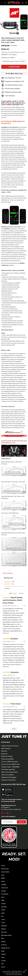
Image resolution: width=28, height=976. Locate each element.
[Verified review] (17, 605)
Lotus (3, 922)
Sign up (21, 822)
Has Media (21, 593)
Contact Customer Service (9, 746)
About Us (4, 754)
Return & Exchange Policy (9, 772)
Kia (2, 916)
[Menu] (2, 2)
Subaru (3, 954)
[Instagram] (5, 813)
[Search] (5, 2)
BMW (3, 878)
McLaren (4, 932)
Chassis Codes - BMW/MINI (10, 767)
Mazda (3, 929)
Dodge (3, 891)
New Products (5, 748)
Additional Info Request (8, 777)
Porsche (4, 945)
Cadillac (3, 884)
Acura (3, 865)
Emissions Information (8, 780)
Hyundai (4, 907)
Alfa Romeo (5, 869)
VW (2, 964)
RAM (2, 951)
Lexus (3, 919)
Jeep (2, 913)
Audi (2, 875)
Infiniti (3, 910)
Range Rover (5, 948)
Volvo (3, 967)
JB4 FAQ (4, 751)
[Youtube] (8, 813)
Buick (3, 881)
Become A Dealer (7, 756)
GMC (3, 900)
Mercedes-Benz (6, 935)
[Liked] (24, 675)
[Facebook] (2, 813)
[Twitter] (10, 813)
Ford (2, 897)
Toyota (3, 960)
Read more (6, 633)
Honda (3, 903)
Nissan (3, 941)
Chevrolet (4, 888)
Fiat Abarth (4, 894)
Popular (14, 593)
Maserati (4, 926)
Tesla (3, 957)
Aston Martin (5, 872)
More (14, 729)
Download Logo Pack (8, 769)
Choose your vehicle (7, 57)
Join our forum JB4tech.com (10, 764)
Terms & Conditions (7, 775)
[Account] (22, 2)
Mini (2, 938)
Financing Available (7, 759)
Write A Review (8, 573)
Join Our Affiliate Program (9, 761)
